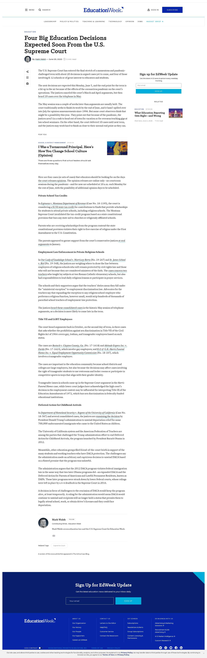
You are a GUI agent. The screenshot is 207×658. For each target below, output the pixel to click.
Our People (76, 631)
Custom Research (162, 640)
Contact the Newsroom (109, 636)
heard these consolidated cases (67, 307)
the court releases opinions (52, 180)
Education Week (74, 524)
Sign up (128, 601)
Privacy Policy (113, 648)
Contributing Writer (59, 524)
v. (63, 203)
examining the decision (108, 416)
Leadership (50, 21)
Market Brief (154, 21)
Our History (76, 627)
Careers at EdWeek (79, 640)
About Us (76, 618)
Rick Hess (138, 121)
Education (30, 32)
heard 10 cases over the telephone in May (59, 96)
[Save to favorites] (27, 78)
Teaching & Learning (93, 21)
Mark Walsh (40, 59)
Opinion (130, 21)
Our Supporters (78, 636)
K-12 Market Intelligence (164, 636)
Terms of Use (97, 648)
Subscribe (172, 10)
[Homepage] (103, 10)
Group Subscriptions (135, 631)
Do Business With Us (164, 618)
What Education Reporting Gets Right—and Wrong (150, 114)
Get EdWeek (132, 618)
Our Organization (79, 623)
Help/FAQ (103, 627)
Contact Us (105, 618)
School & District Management (52, 142)
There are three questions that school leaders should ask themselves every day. (64, 162)
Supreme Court (59, 545)
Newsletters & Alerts (135, 627)
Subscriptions (132, 623)
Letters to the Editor (108, 623)
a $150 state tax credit (62, 207)
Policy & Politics (69, 21)
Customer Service (107, 631)
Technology (115, 21)
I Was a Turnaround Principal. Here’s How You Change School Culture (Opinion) (65, 151)
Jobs (140, 21)
